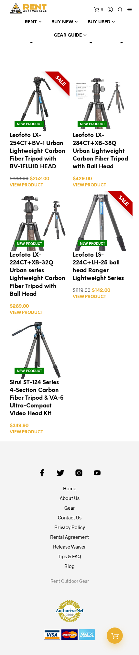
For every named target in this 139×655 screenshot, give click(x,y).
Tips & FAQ (69, 556)
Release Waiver (69, 547)
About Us (70, 498)
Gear (69, 508)
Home (69, 488)
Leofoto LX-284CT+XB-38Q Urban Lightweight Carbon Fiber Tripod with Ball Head (100, 150)
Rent (31, 22)
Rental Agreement (69, 537)
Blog (69, 566)
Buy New (62, 22)
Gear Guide (68, 35)
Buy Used (99, 22)
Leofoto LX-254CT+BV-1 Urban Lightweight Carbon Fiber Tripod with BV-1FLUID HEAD (37, 150)
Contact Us (69, 517)
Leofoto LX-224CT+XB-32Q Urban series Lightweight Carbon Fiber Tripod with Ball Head (37, 274)
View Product (26, 185)
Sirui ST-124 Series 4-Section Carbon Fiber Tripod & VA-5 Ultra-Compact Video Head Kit (37, 398)
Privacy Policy (69, 527)
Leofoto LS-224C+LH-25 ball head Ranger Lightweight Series (98, 266)
